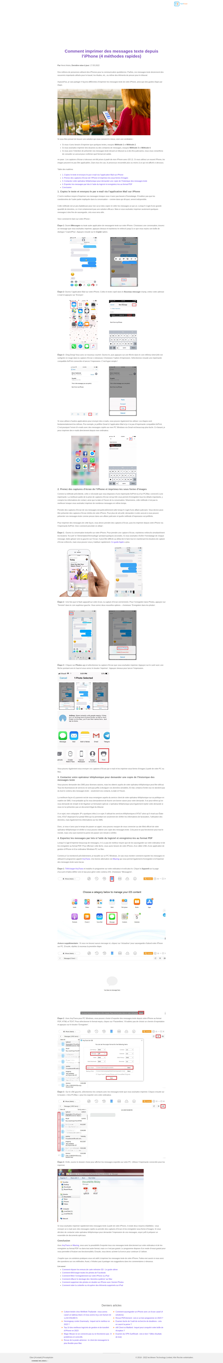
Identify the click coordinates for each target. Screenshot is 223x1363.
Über (32, 1357)
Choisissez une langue (39, 1360)
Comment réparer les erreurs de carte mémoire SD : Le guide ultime (90, 1270)
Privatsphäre (48, 1357)
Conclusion (67, 187)
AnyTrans (86, 859)
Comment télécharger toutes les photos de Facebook (84, 1273)
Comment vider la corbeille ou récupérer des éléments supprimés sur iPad (92, 1285)
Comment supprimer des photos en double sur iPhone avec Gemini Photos (93, 1282)
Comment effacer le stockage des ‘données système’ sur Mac (87, 1279)
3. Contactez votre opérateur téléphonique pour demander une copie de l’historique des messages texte (104, 181)
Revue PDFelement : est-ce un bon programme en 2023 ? (139, 1318)
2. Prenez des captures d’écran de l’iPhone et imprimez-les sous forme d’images (95, 178)
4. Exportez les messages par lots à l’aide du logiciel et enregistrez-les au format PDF (97, 184)
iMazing (116, 859)
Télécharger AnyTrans (74, 869)
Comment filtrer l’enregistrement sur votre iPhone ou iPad (85, 1276)
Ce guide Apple (117, 542)
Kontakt (38, 1357)
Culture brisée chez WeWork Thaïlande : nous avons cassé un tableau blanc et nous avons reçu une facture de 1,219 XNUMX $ (87, 1315)
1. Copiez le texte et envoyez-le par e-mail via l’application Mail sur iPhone (92, 175)
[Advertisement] (111, 24)
